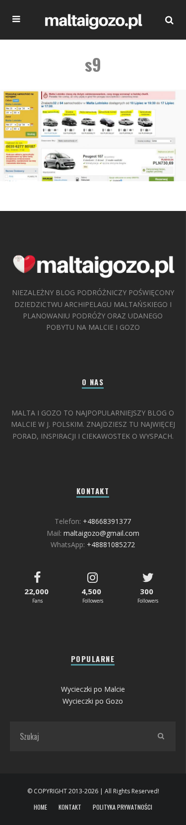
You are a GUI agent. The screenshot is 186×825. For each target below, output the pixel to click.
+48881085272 (111, 544)
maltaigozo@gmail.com (101, 533)
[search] (161, 736)
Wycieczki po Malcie (93, 689)
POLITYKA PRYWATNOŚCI (122, 807)
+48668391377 (107, 521)
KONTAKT (70, 807)
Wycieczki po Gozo (92, 701)
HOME (40, 807)
